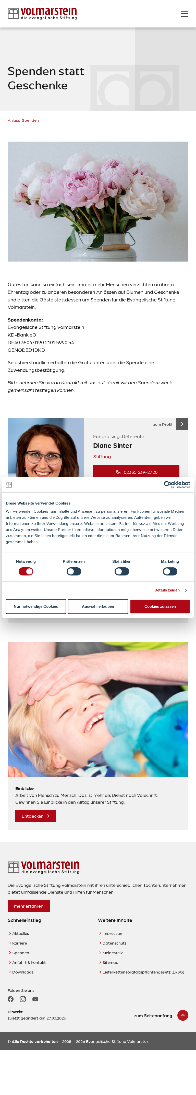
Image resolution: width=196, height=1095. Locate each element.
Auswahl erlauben (98, 606)
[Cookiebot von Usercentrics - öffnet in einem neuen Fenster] (167, 485)
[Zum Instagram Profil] (23, 999)
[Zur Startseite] (42, 14)
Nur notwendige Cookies (36, 606)
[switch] (74, 571)
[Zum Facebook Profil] (11, 999)
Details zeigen (167, 590)
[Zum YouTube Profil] (35, 999)
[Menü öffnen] (184, 14)
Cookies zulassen (160, 606)
